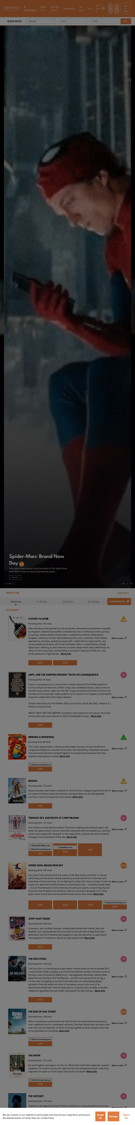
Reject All (126, 1116)
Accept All (100, 1116)
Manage (113, 1116)
